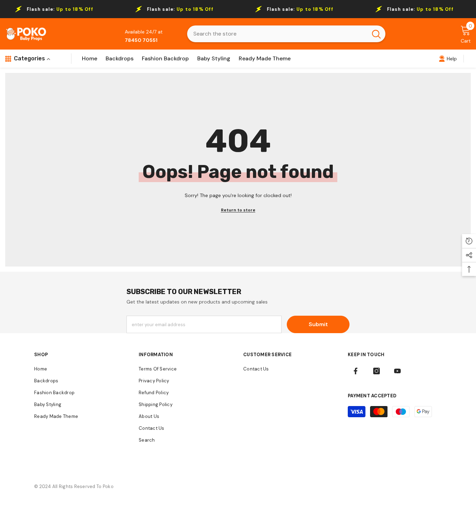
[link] (448, 58)
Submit (318, 324)
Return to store (238, 210)
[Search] (286, 33)
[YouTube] (397, 371)
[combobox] (277, 33)
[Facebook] (355, 371)
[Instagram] (376, 371)
